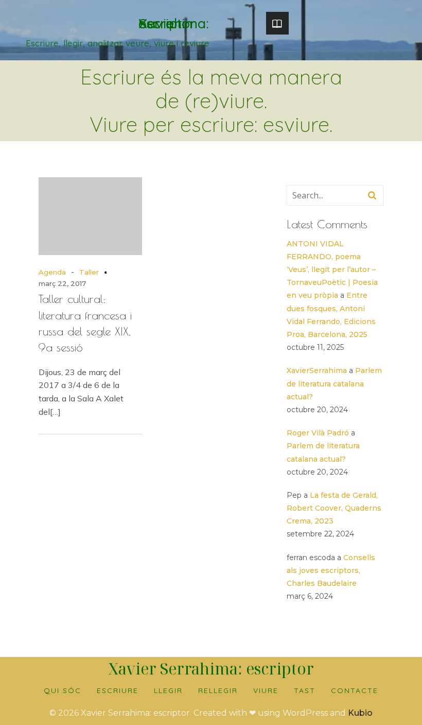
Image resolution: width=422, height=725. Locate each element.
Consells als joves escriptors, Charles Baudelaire (331, 570)
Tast (304, 690)
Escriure (117, 690)
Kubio (360, 713)
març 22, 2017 (62, 283)
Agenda (52, 272)
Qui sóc (62, 690)
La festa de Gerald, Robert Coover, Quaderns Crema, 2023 (334, 508)
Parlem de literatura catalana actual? (334, 383)
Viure (265, 690)
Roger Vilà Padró (318, 432)
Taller (89, 272)
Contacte (354, 690)
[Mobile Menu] (277, 23)
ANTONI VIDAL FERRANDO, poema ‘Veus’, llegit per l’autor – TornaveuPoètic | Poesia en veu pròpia (332, 269)
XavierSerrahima (317, 370)
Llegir (168, 690)
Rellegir (218, 690)
